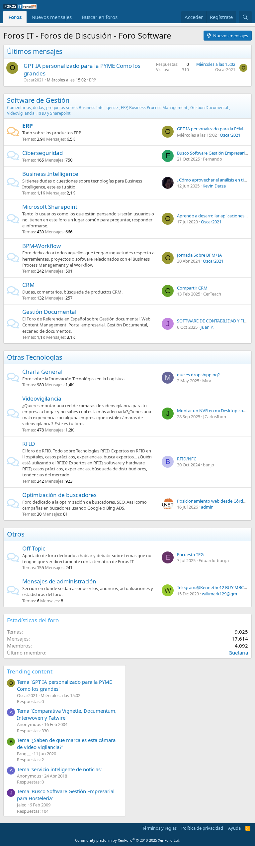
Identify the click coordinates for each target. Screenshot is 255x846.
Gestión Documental (49, 311)
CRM (28, 285)
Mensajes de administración (59, 581)
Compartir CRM (192, 288)
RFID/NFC (186, 459)
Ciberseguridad (42, 153)
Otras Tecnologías (34, 357)
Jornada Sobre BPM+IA (199, 255)
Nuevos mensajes (52, 17)
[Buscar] (245, 17)
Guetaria (238, 652)
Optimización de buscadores (59, 495)
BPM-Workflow (41, 246)
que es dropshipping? (198, 375)
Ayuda (234, 828)
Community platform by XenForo (127, 840)
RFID (28, 443)
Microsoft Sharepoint (49, 206)
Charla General (42, 371)
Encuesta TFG (190, 554)
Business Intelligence (50, 174)
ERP (92, 80)
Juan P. (207, 327)
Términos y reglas (159, 828)
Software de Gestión (38, 100)
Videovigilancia (41, 398)
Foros (15, 17)
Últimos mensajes (34, 51)
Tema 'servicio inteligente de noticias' (59, 769)
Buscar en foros (100, 17)
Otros (16, 534)
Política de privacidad (202, 828)
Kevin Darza (214, 186)
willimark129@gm (219, 594)
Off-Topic (33, 548)
